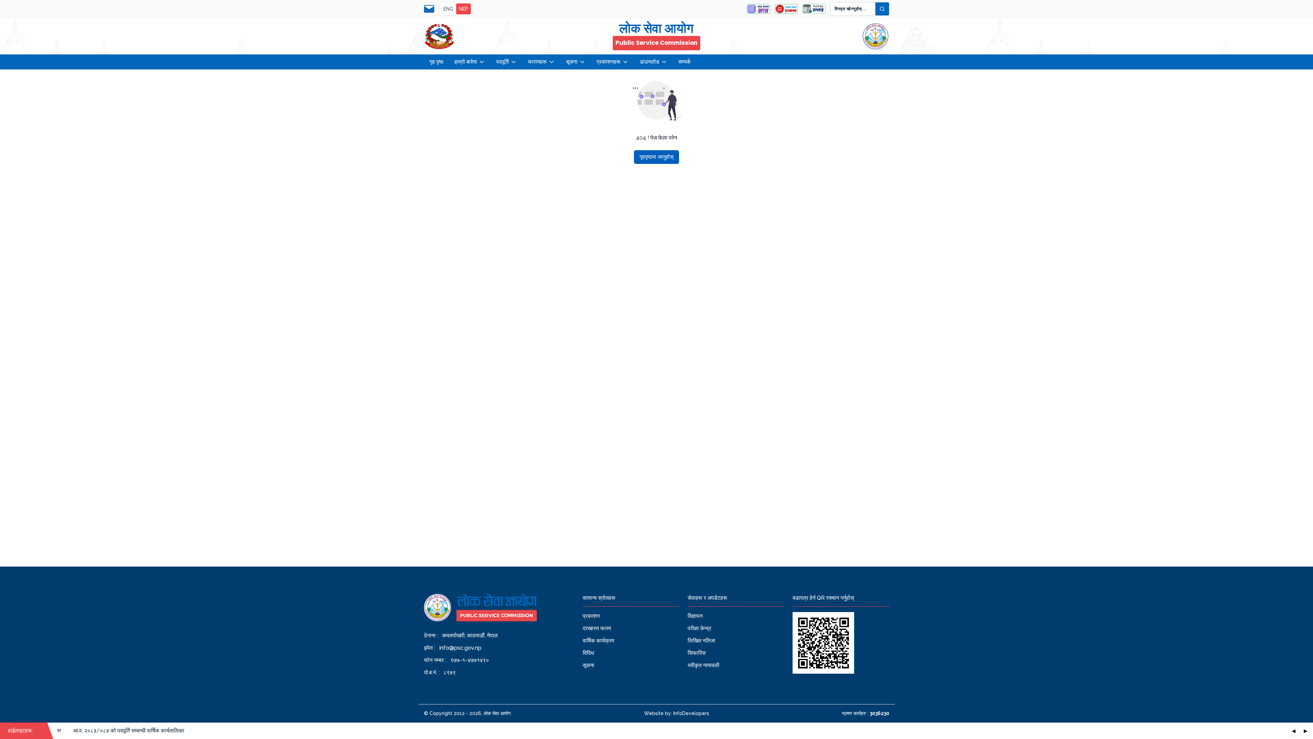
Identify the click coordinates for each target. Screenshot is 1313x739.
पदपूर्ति (502, 62)
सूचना (572, 62)
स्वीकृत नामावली (703, 665)
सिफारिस (697, 653)
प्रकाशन (591, 616)
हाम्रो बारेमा (465, 62)
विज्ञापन (695, 616)
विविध (588, 653)
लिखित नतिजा (701, 640)
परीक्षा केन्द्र (699, 628)
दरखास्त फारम (597, 628)
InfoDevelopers (691, 713)
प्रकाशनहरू (609, 62)
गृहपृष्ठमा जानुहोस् (656, 157)
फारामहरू (537, 62)
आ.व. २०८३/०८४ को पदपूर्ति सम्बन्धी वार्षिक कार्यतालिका (119, 730)
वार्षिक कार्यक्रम (598, 640)
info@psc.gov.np (460, 648)
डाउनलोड (649, 62)
